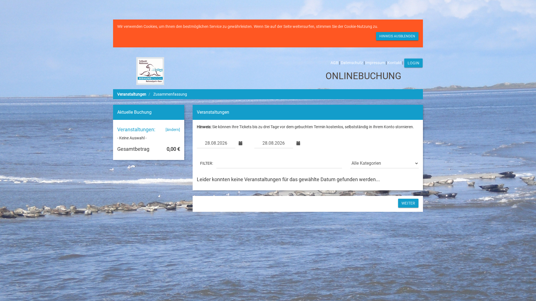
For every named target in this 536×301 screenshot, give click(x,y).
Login (413, 63)
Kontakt (394, 62)
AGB (334, 62)
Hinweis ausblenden (397, 36)
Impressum (375, 62)
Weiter (408, 203)
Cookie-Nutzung (358, 26)
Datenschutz (352, 62)
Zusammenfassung (170, 94)
